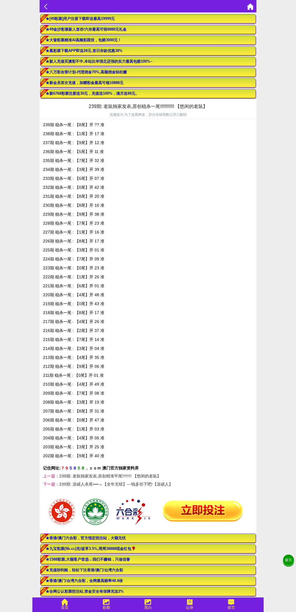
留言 (288, 560)
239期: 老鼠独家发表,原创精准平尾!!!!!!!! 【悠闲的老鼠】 (110, 476)
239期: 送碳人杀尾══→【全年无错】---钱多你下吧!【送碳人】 (116, 484)
